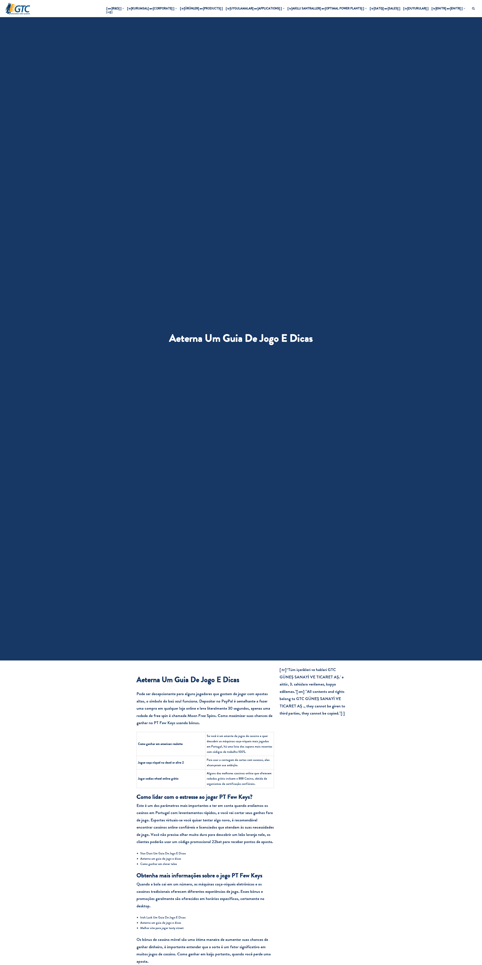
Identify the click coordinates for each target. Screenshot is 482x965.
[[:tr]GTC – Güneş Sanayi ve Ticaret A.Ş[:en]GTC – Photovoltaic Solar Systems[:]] (18, 8)
